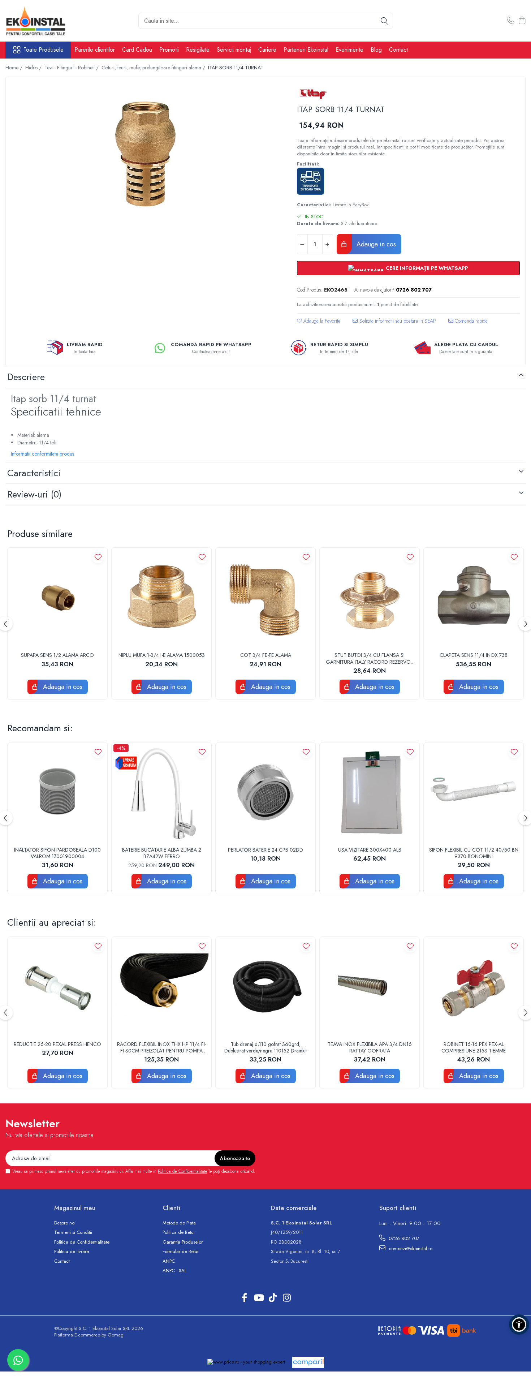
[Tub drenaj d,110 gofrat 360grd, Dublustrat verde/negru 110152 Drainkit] (265, 987)
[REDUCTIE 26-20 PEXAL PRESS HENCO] (57, 987)
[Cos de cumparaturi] (522, 21)
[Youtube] (258, 1298)
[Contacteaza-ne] (510, 21)
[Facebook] (244, 1298)
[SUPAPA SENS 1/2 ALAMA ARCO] (57, 597)
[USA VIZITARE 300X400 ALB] (369, 792)
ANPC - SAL (175, 1270)
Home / (14, 67)
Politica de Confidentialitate (182, 1171)
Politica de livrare (71, 1251)
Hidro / (34, 67)
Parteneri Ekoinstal (306, 50)
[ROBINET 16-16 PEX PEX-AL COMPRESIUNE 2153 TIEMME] (473, 987)
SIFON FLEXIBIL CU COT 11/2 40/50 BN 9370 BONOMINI (473, 853)
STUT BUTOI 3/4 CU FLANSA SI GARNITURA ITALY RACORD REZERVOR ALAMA (370, 658)
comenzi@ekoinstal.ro (409, 1248)
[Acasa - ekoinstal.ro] (41, 20)
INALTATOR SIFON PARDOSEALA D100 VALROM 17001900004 (57, 853)
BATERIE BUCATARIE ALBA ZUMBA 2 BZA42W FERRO (161, 853)
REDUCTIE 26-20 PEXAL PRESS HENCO (57, 1044)
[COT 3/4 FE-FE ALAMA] (265, 597)
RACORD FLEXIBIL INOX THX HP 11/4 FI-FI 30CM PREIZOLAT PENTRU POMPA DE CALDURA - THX (161, 1047)
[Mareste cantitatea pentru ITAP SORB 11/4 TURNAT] (327, 244)
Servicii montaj (234, 50)
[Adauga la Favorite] (98, 557)
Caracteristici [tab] (34, 473)
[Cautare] (384, 21)
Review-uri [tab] (34, 494)
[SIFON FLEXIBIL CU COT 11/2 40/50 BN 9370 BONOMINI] (473, 792)
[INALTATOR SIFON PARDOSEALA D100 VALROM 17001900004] (57, 792)
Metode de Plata (179, 1223)
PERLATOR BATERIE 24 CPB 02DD (265, 850)
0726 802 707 (403, 1238)
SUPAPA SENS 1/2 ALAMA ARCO (57, 655)
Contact (398, 50)
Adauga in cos (375, 244)
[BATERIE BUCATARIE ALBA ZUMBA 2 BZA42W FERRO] (161, 792)
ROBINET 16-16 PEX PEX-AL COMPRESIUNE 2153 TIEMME (473, 1047)
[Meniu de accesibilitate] (519, 1324)
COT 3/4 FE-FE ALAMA (265, 655)
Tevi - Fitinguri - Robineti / (72, 67)
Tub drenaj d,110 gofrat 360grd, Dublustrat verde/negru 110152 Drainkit (265, 1047)
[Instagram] (286, 1298)
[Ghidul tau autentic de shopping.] (308, 1362)
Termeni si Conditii (73, 1232)
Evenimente (349, 50)
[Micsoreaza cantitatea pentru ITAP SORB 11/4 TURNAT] (302, 244)
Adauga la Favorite (321, 320)
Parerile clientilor (94, 50)
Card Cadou (137, 50)
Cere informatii (394, 323)
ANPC (169, 1261)
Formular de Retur (181, 1251)
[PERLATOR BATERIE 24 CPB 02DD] (265, 792)
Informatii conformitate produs (42, 454)
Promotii (169, 50)
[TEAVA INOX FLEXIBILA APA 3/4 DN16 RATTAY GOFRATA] (369, 987)
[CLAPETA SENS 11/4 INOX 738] (473, 597)
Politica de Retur (179, 1232)
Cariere (267, 50)
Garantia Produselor (183, 1242)
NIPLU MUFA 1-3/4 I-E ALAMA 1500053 (161, 655)
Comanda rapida (470, 320)
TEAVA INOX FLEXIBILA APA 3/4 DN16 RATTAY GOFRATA (370, 1047)
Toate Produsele (43, 50)
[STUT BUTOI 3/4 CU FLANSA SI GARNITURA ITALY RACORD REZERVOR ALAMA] (369, 597)
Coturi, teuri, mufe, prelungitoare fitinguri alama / (154, 67)
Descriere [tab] (26, 377)
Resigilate (198, 50)
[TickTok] (272, 1298)
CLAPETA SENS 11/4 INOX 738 (474, 655)
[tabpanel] (145, 154)
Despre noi (64, 1223)
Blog (376, 50)
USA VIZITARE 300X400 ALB (369, 850)
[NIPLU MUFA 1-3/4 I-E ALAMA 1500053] (161, 597)
